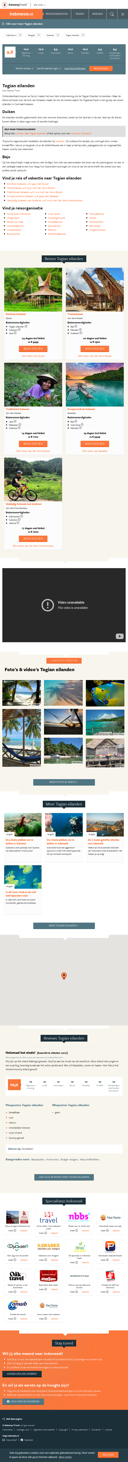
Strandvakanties (15, 226)
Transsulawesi (75, 314)
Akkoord (108, 1455)
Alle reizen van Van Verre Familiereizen (33, 545)
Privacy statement (80, 1429)
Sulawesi (50, 35)
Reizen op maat (15, 222)
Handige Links (23, 1429)
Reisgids (31, 35)
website (23, 1230)
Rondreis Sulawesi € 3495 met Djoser (28, 184)
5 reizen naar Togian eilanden (30, 133)
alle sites (38, 5)
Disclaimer (96, 1429)
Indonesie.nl (11, 35)
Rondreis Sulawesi (16, 314)
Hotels (92, 218)
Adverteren (7, 1429)
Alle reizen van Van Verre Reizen (95, 355)
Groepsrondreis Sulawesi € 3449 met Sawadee (33, 196)
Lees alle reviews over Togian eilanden (64, 1177)
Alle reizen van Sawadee (94, 450)
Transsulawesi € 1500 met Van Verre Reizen (31, 188)
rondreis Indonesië (81, 133)
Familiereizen (96, 222)
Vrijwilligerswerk (56, 218)
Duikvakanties (55, 222)
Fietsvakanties (96, 214)
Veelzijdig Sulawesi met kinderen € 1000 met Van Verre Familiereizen (45, 200)
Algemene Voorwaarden (44, 1429)
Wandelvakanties (57, 234)
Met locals (94, 226)
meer (10, 1230)
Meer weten (65, 1457)
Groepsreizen (14, 230)
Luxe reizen (54, 214)
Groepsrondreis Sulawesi (81, 409)
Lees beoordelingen (75, 68)
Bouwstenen (13, 234)
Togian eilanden (72, 35)
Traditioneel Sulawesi (17, 409)
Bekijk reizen (101, 68)
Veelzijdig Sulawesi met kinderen (24, 504)
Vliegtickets (13, 218)
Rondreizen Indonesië (18, 214)
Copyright (63, 1429)
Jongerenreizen (97, 230)
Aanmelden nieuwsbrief (22, 1374)
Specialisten (54, 226)
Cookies (108, 1429)
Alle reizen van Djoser (33, 355)
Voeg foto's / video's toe (64, 660)
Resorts (52, 230)
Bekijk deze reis (33, 348)
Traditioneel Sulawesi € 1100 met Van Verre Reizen (35, 192)
